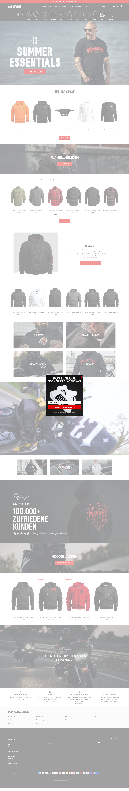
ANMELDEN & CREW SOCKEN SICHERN (64, 407)
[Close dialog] (81, 377)
